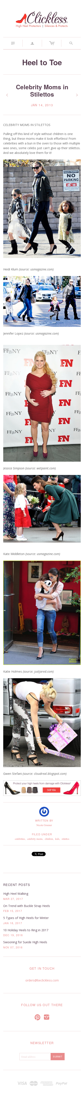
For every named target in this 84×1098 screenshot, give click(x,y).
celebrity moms (35, 838)
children (49, 838)
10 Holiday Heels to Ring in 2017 (25, 930)
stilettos (65, 838)
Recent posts (16, 885)
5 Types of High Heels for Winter (26, 918)
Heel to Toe (42, 62)
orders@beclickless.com (42, 980)
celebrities (20, 838)
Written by (44, 820)
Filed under (42, 834)
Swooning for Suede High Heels (25, 942)
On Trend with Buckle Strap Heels (26, 906)
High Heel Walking (15, 894)
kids (57, 838)
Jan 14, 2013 (42, 105)
